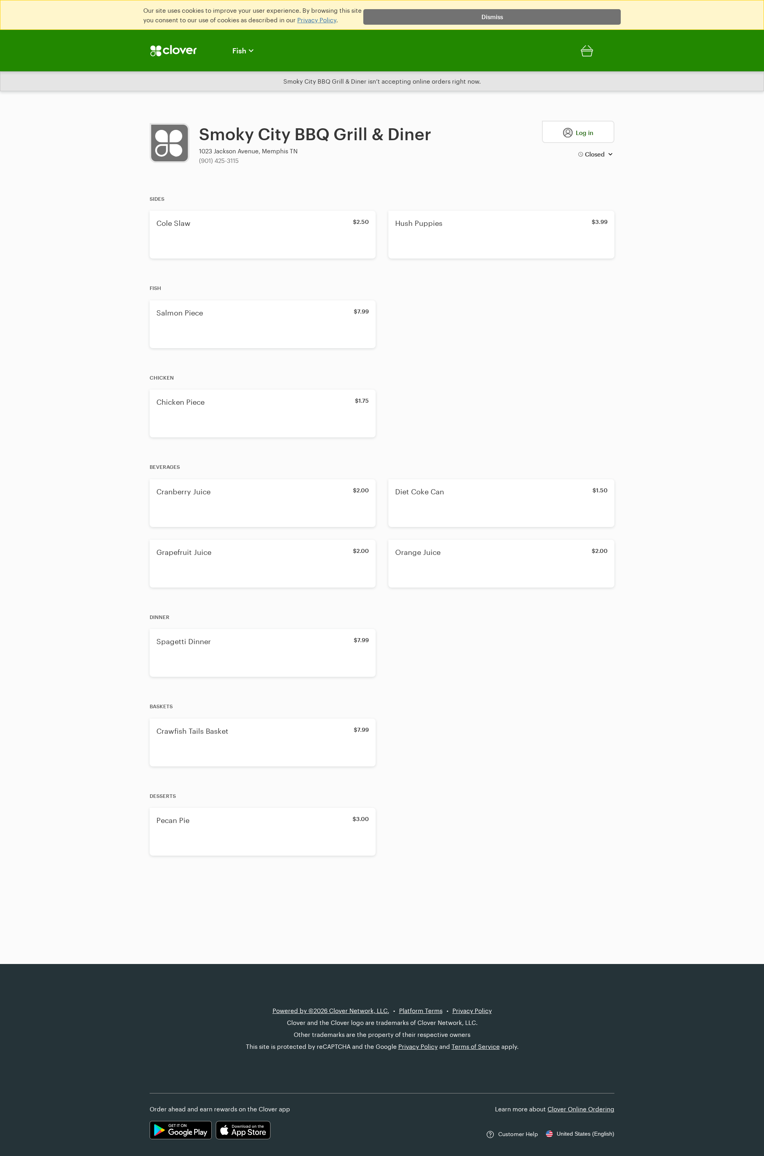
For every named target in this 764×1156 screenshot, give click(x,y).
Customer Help (518, 1134)
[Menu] (183, 50)
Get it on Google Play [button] (181, 1130)
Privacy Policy (316, 20)
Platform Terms (420, 1010)
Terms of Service (476, 1046)
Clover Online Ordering (581, 1109)
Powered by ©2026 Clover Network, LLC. (331, 1010)
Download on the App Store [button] (243, 1130)
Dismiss (492, 16)
